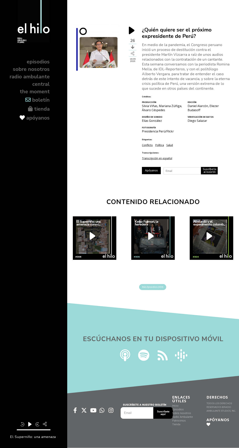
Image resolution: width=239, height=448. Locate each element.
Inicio (175, 405)
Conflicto (147, 145)
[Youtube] (93, 410)
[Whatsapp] (101, 410)
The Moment (35, 91)
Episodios (38, 61)
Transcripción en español (157, 158)
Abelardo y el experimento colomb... (209, 223)
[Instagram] (110, 410)
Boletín (40, 100)
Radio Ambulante (30, 76)
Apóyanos (37, 117)
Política (159, 145)
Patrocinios (179, 420)
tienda (41, 108)
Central (41, 84)
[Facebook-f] (75, 410)
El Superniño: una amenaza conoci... (88, 223)
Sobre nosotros (31, 69)
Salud (169, 145)
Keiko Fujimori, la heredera (146, 223)
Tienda (176, 424)
